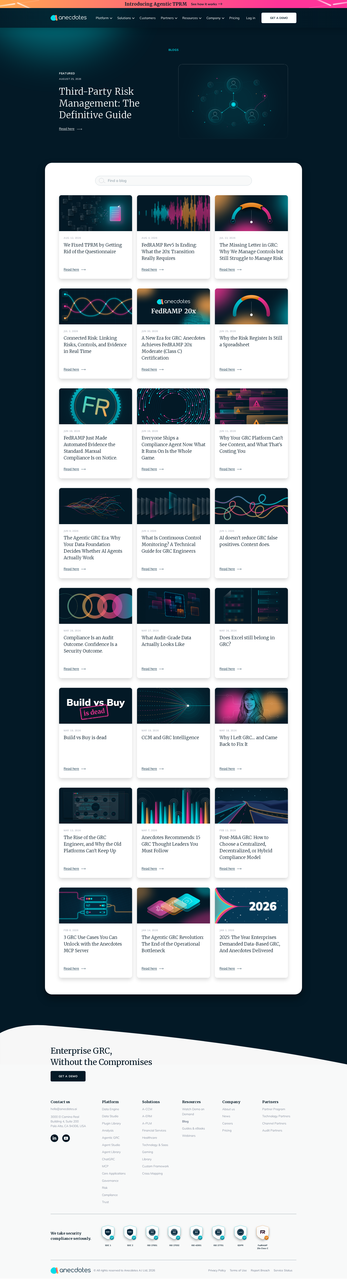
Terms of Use (238, 1270)
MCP (105, 1166)
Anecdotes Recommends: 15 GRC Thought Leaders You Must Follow (171, 844)
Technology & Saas (155, 1145)
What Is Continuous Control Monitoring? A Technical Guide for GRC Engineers (171, 544)
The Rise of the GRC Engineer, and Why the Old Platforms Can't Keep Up (92, 844)
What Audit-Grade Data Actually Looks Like (166, 641)
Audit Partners (272, 1130)
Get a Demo (279, 18)
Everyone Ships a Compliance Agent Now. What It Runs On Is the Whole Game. (173, 448)
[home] (69, 17)
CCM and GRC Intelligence (170, 737)
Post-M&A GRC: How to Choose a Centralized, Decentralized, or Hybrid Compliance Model (245, 847)
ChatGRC (108, 1159)
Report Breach (260, 1270)
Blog (185, 1121)
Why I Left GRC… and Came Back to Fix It (248, 741)
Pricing (227, 1130)
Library (147, 1159)
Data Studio (110, 1116)
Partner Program (273, 1109)
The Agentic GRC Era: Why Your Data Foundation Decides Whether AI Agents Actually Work (93, 548)
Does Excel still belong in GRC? (247, 641)
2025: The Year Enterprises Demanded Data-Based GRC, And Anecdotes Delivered (249, 944)
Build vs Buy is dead (85, 737)
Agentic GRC (110, 1138)
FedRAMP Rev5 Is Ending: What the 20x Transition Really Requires (169, 251)
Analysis (107, 1130)
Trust (105, 1202)
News (226, 1116)
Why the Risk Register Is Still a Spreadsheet (250, 341)
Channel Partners (274, 1123)
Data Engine (110, 1109)
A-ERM (147, 1116)
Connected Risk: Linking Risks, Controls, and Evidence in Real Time (95, 344)
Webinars (188, 1136)
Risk (104, 1188)
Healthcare (149, 1138)
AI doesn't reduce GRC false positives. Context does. (248, 541)
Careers (227, 1123)
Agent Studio (111, 1145)
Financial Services (154, 1130)
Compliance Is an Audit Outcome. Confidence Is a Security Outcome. (90, 644)
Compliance (110, 1195)
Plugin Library (111, 1123)
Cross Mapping (152, 1173)
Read (67, 129)
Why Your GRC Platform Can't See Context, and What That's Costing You (251, 444)
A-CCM (147, 1109)
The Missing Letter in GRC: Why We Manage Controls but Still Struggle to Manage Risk (251, 251)
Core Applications (114, 1173)
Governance (110, 1181)
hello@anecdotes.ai (64, 1109)
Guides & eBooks (193, 1128)
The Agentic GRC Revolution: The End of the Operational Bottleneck (173, 944)
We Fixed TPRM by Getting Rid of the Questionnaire (93, 248)
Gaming (147, 1152)
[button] (104, 18)
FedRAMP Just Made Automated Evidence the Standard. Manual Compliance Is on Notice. (90, 448)
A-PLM (147, 1123)
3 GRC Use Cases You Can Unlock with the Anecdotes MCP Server (93, 944)
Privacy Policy (217, 1270)
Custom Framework (155, 1166)
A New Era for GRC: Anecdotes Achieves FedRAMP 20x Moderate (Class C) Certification (173, 348)
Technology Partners (276, 1116)
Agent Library (111, 1152)
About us (228, 1109)
